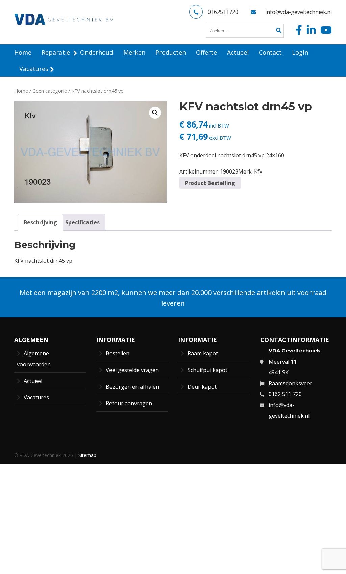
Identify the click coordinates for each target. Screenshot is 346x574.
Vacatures (36, 397)
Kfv (258, 171)
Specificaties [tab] (82, 222)
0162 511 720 (285, 394)
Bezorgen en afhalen (132, 386)
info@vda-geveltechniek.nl (298, 12)
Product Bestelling (210, 183)
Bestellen (117, 353)
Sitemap (87, 455)
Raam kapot (203, 353)
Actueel (33, 381)
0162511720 (223, 12)
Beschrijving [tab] (40, 222)
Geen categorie (49, 90)
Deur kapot (202, 386)
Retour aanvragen (129, 403)
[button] (155, 113)
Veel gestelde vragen (132, 370)
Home (21, 90)
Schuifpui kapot (207, 370)
